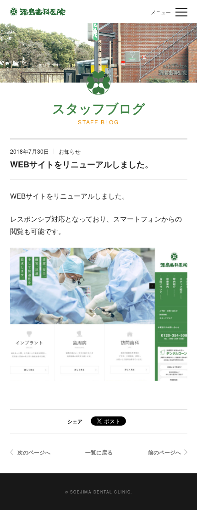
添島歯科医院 (38, 11)
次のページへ (33, 452)
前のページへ (164, 452)
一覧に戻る (99, 452)
